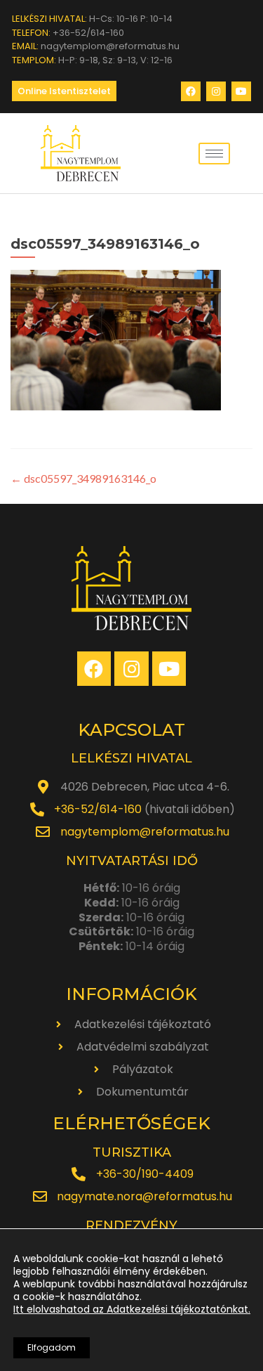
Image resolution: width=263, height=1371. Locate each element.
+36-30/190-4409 (145, 1174)
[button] (64, 91)
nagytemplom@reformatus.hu (144, 832)
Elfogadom (51, 1347)
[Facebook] (191, 91)
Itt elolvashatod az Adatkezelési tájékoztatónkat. (131, 1309)
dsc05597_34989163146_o (83, 478)
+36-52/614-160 (98, 809)
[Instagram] (216, 91)
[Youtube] (241, 91)
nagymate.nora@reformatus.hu (144, 1196)
